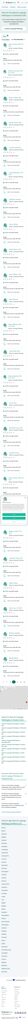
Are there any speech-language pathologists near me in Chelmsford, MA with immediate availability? (13, 805)
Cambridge (5, 849)
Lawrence (4, 887)
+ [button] (2, 688)
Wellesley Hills (6, 968)
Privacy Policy (15, 509)
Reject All (14, 514)
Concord (4, 859)
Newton (4, 918)
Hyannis (4, 881)
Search (18, 2)
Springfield (5, 953)
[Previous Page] (3, 682)
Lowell (3, 896)
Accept (14, 518)
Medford (4, 906)
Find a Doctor (5, 7)
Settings (14, 521)
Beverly (4, 828)
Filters (5, 36)
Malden (4, 903)
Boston (3, 831)
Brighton (4, 837)
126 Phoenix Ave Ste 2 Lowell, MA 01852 (13, 112)
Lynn (3, 900)
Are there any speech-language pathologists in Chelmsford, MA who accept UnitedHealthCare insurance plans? (11, 796)
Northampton (5, 925)
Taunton (4, 959)
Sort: (17, 39)
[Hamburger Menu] (4, 2)
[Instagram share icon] (18, 1013)
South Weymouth (6, 950)
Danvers (4, 862)
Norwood (4, 928)
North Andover (6, 921)
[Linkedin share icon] (20, 1013)
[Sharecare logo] (14, 1012)
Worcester (4, 972)
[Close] (25, 497)
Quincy (3, 940)
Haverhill (4, 875)
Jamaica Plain (5, 884)
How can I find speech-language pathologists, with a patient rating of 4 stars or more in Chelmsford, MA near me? (13, 787)
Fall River (4, 868)
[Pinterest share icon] (25, 1013)
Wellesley (4, 965)
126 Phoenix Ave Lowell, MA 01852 (12, 87)
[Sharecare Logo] (10, 2)
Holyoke (4, 878)
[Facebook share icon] (15, 1013)
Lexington (4, 893)
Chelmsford (5, 853)
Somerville (4, 947)
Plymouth (4, 937)
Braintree (4, 834)
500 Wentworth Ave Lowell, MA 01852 (12, 60)
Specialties (12, 7)
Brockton (4, 840)
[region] (14, 510)
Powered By (9, 980)
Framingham (5, 871)
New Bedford (5, 915)
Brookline (4, 843)
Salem (3, 943)
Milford (3, 909)
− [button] (2, 690)
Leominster (5, 890)
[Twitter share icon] (23, 1013)
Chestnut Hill (5, 856)
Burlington (4, 846)
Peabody (4, 931)
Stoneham (4, 956)
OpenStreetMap (20, 708)
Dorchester (5, 865)
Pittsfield (4, 934)
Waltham (4, 962)
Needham (4, 912)
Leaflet (14, 708)
